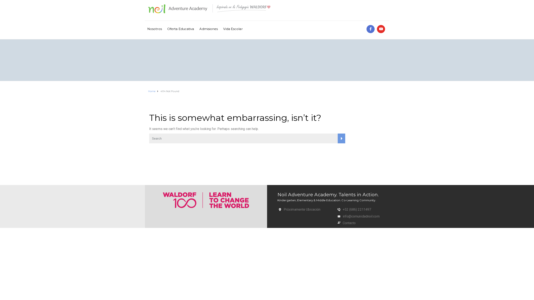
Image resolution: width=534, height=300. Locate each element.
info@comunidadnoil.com (361, 216)
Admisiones (208, 29)
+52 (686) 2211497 (357, 209)
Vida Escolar (232, 29)
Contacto (349, 223)
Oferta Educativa (180, 29)
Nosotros (154, 29)
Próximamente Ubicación (302, 209)
